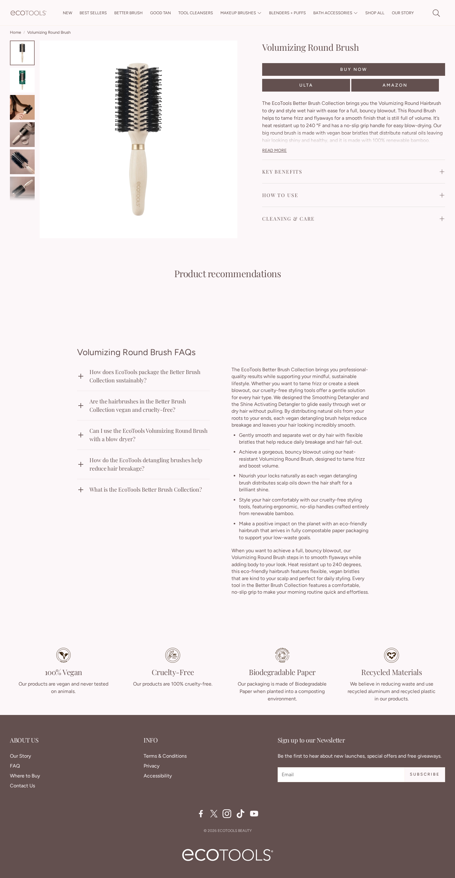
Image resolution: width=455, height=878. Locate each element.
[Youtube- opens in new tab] (254, 813)
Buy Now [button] (353, 69)
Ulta (306, 85)
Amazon (395, 85)
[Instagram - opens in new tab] (227, 813)
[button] (435, 13)
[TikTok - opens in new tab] (240, 813)
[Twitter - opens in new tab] (214, 813)
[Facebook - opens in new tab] (201, 813)
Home (15, 32)
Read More (274, 150)
